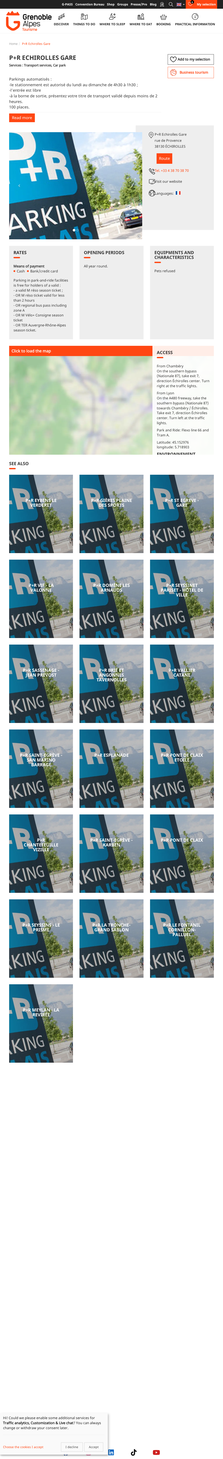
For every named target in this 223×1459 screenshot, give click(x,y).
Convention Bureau (89, 4)
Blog (153, 4)
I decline (72, 1447)
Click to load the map (31, 350)
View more (41, 514)
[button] (19, 186)
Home (13, 44)
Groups (122, 4)
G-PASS (67, 4)
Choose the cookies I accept (23, 1447)
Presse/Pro (139, 4)
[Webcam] (162, 4)
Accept (94, 1447)
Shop (111, 4)
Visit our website (168, 181)
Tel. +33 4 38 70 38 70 (172, 170)
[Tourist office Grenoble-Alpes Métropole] (29, 21)
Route (164, 158)
